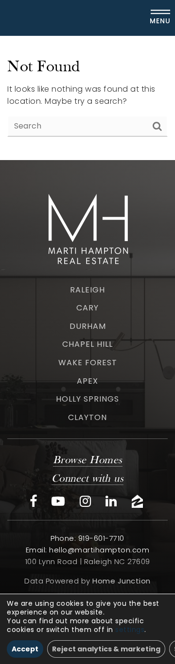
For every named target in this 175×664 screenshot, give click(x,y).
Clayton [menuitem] (87, 417)
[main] (87, 98)
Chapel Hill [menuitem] (87, 344)
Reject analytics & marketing (106, 649)
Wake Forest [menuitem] (87, 362)
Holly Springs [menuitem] (87, 399)
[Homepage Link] (87, 227)
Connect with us (88, 479)
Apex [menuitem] (87, 381)
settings (129, 629)
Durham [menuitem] (88, 326)
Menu (160, 21)
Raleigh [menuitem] (87, 289)
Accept (25, 649)
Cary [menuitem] (87, 307)
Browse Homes (87, 460)
